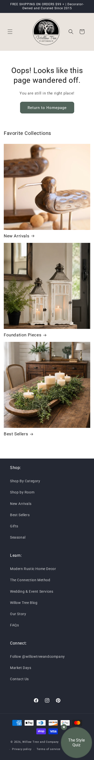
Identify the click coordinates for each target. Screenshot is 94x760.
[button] (10, 31)
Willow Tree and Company (40, 742)
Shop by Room (22, 492)
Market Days (20, 668)
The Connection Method (30, 580)
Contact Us (19, 679)
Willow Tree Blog (24, 603)
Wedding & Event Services (31, 591)
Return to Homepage (47, 107)
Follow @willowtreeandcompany (37, 657)
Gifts (14, 526)
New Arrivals (16, 235)
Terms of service (48, 749)
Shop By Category (25, 481)
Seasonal (18, 537)
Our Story (18, 614)
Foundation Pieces (22, 334)
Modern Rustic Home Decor (33, 569)
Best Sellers (16, 433)
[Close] (64, 727)
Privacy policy (22, 749)
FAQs (14, 625)
